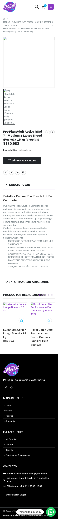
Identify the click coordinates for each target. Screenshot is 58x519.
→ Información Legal (14, 494)
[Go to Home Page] (4, 18)
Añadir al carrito (24, 160)
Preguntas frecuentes (17, 455)
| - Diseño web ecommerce (34, 515)
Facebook (5, 172)
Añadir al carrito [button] (21, 320)
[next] (52, 132)
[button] (36, 7)
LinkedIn (17, 172)
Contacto (10, 421)
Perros (9, 416)
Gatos (8, 410)
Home (8, 405)
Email (23, 172)
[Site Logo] (9, 7)
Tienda (9, 444)
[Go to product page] (15, 314)
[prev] (47, 132)
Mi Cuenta (11, 439)
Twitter (11, 172)
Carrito (9, 450)
